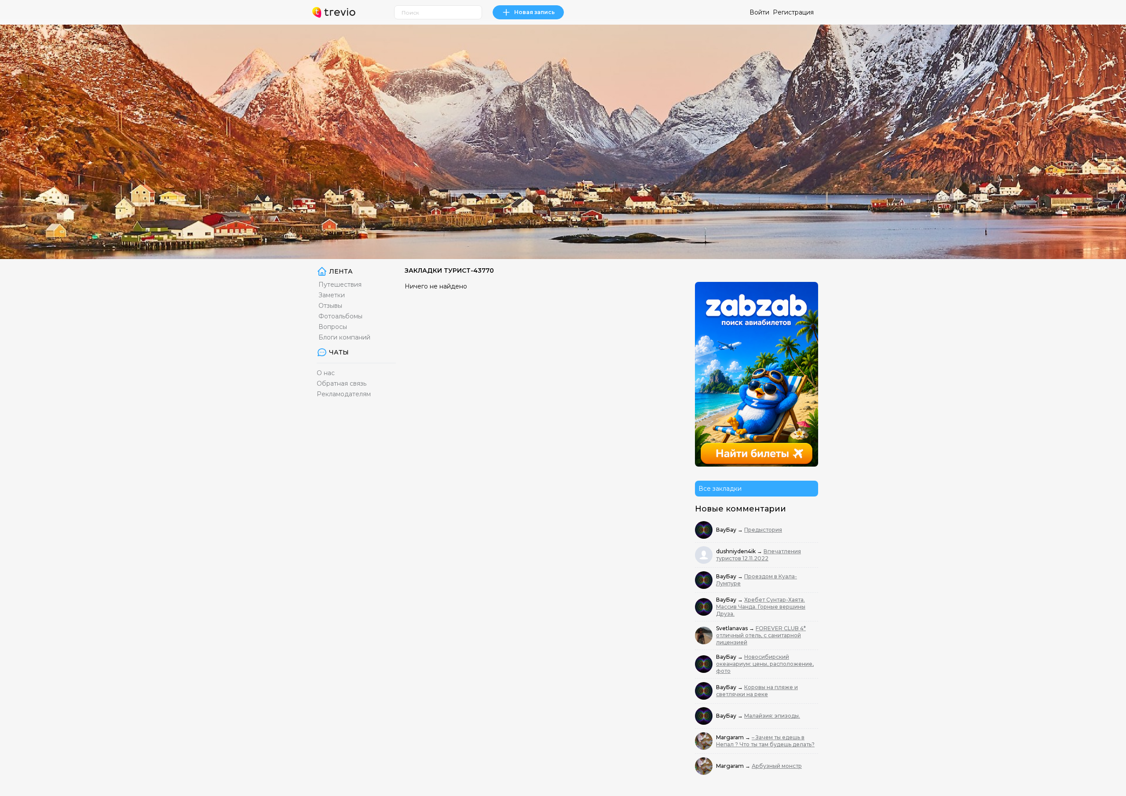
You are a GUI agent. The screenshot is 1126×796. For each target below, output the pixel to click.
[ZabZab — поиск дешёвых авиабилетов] (756, 374)
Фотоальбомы (340, 316)
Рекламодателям (344, 394)
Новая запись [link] (534, 12)
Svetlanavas (732, 628)
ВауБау (727, 529)
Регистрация (793, 12)
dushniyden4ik (736, 551)
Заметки (331, 295)
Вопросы (332, 327)
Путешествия (340, 284)
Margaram (730, 737)
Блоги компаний (344, 337)
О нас (326, 373)
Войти (759, 12)
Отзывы (330, 306)
